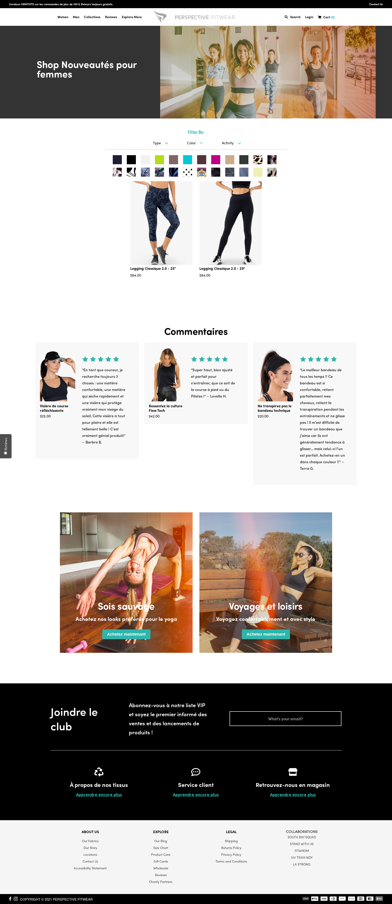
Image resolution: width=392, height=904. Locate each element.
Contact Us (376, 4)
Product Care (160, 854)
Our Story (90, 847)
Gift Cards (161, 861)
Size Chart (160, 847)
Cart (329, 17)
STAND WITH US (302, 843)
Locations (90, 854)
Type (157, 142)
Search (295, 17)
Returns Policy (231, 847)
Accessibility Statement (90, 868)
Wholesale (160, 868)
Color (191, 142)
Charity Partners (160, 881)
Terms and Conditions (231, 861)
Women (62, 16)
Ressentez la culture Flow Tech (165, 408)
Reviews (111, 16)
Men (76, 16)
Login (309, 17)
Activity (228, 142)
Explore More (132, 16)
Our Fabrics (90, 841)
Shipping (231, 841)
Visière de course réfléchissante (54, 408)
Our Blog (160, 841)
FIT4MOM (302, 850)
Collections (92, 16)
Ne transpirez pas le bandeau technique (275, 408)
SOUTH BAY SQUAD (302, 837)
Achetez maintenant (126, 634)
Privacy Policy (231, 854)
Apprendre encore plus (99, 794)
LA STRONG (302, 864)
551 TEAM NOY (302, 857)
